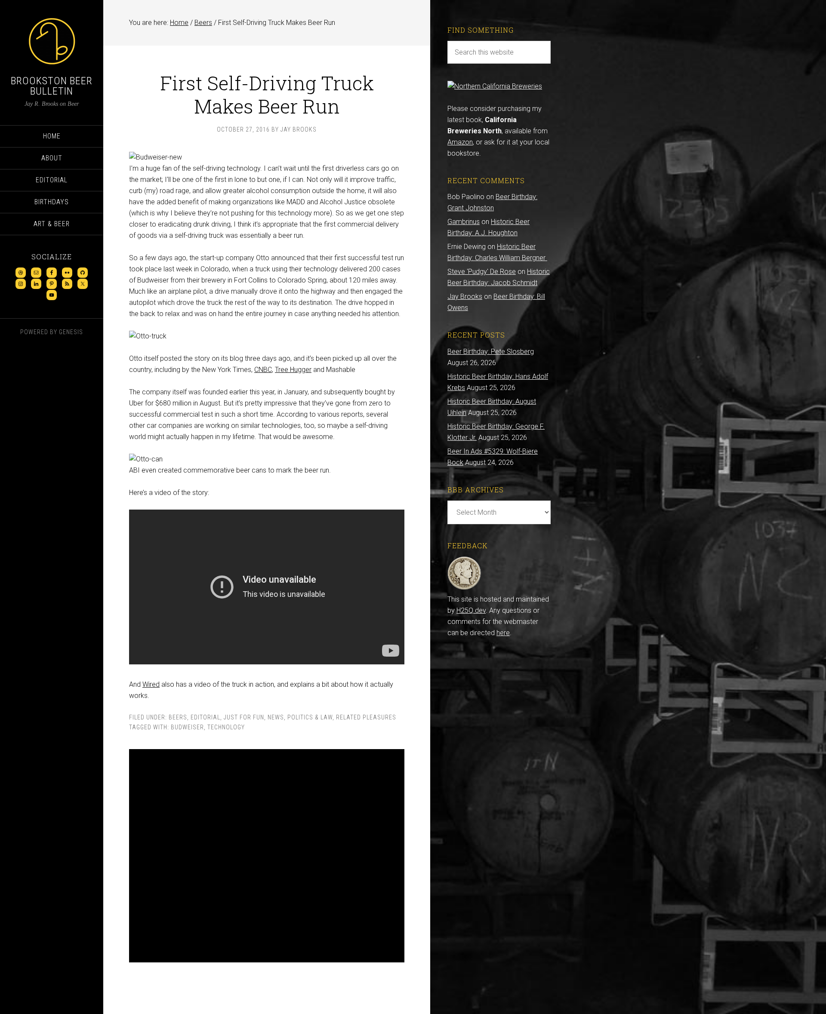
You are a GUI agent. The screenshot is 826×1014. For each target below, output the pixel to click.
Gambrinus (463, 222)
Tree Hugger (293, 370)
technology (226, 727)
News (276, 717)
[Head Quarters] (464, 588)
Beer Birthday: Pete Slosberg (490, 351)
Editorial (205, 717)
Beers (178, 717)
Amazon (460, 142)
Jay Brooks (464, 296)
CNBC (263, 370)
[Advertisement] (267, 855)
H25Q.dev (471, 610)
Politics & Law (310, 717)
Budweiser (187, 727)
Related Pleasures (366, 717)
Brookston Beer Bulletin (51, 86)
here (503, 633)
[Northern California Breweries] (494, 86)
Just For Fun (244, 717)
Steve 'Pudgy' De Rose (481, 271)
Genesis (71, 332)
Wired (151, 684)
